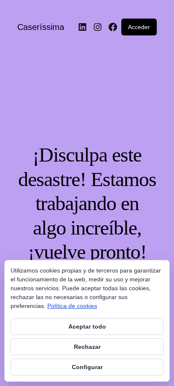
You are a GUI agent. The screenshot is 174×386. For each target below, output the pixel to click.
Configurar (87, 367)
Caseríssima (40, 27)
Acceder (139, 27)
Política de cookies (72, 305)
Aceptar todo (87, 326)
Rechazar (87, 346)
